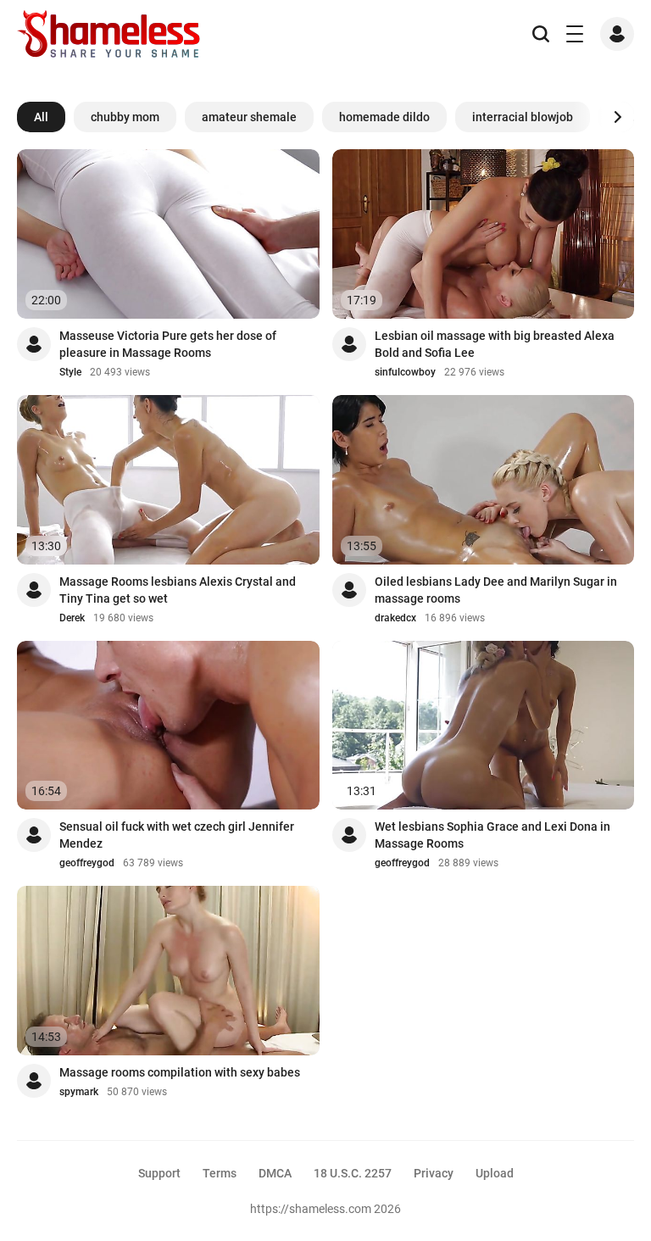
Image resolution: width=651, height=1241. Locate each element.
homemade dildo (384, 117)
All (41, 117)
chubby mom (125, 117)
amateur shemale (249, 117)
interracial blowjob (522, 117)
